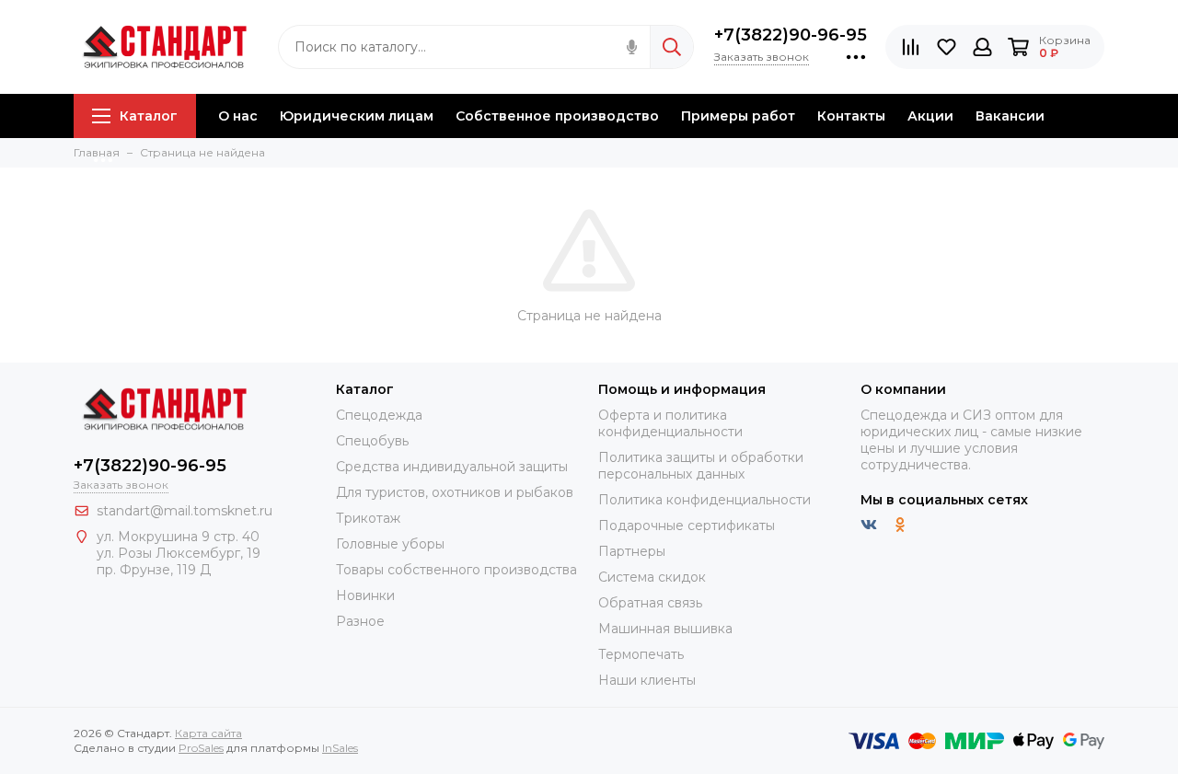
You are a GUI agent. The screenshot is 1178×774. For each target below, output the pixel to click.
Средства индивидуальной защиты (452, 466)
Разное (360, 621)
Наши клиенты (647, 680)
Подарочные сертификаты (686, 525)
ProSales (201, 748)
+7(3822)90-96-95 (790, 35)
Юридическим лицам (356, 116)
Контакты (851, 116)
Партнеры (631, 551)
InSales (340, 748)
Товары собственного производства (456, 569)
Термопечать (641, 654)
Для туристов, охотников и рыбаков (454, 492)
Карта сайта (208, 733)
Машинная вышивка (665, 628)
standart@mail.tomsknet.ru (184, 511)
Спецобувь (372, 441)
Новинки (365, 595)
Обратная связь (650, 603)
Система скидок (652, 577)
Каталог (149, 116)
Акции (930, 116)
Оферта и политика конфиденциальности (670, 423)
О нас (238, 116)
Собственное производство (557, 116)
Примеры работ (738, 116)
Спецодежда (379, 415)
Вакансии (1010, 116)
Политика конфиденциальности (704, 499)
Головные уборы (390, 544)
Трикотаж (368, 518)
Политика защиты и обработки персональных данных (700, 465)
